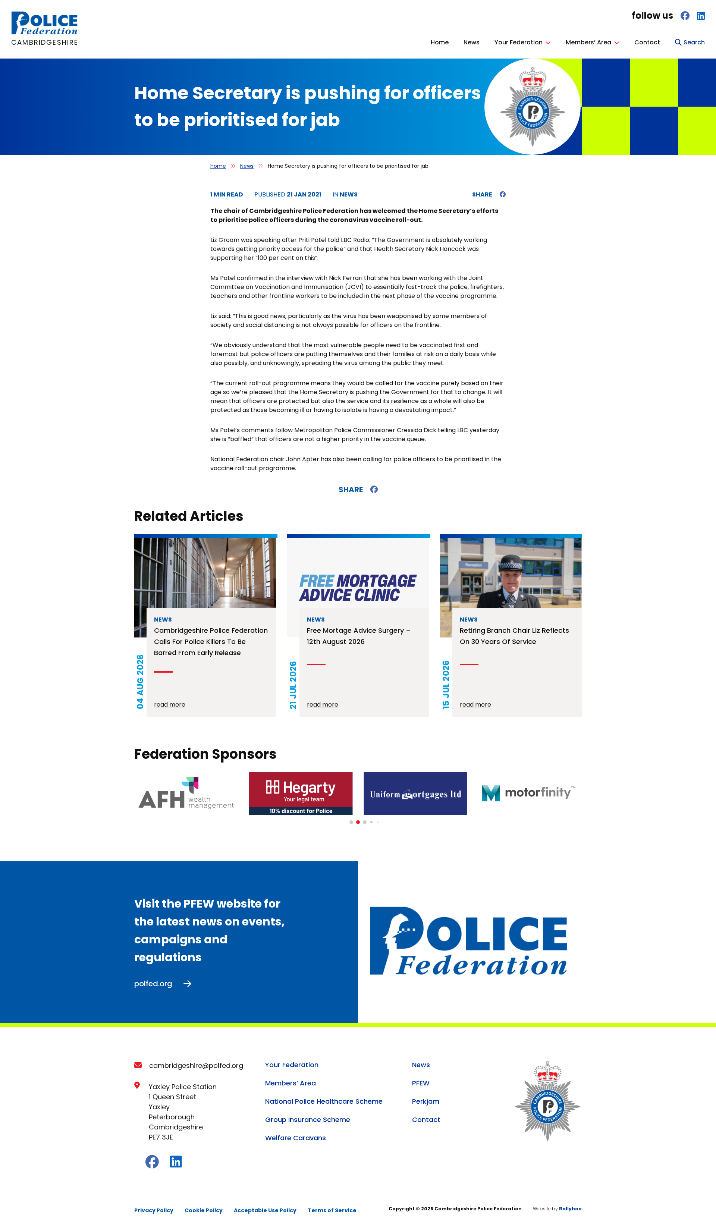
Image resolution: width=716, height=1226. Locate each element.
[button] (351, 822)
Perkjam (425, 1101)
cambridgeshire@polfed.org (196, 1065)
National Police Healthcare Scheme (324, 1101)
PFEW (421, 1083)
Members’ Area (588, 42)
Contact (647, 42)
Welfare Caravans (295, 1137)
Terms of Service (332, 1210)
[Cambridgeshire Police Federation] (45, 32)
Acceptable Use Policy (265, 1210)
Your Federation (518, 42)
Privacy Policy (153, 1210)
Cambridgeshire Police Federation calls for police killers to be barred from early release (211, 641)
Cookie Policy (204, 1210)
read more (169, 704)
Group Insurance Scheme (307, 1119)
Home (440, 42)
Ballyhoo (570, 1208)
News (472, 42)
